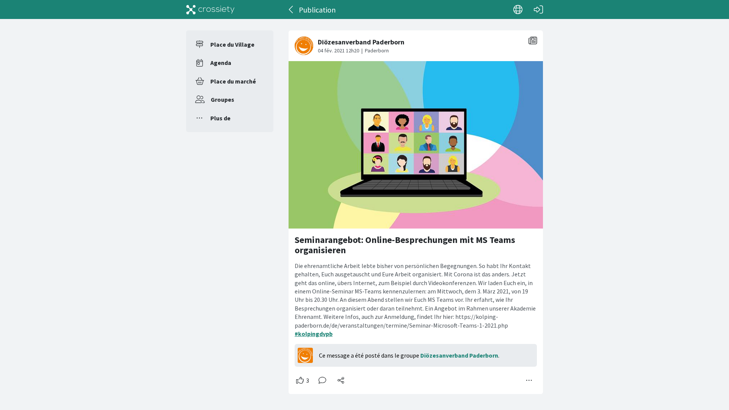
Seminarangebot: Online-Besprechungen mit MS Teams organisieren (405, 245)
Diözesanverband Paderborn (459, 355)
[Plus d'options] (529, 380)
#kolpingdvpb (314, 333)
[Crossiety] (210, 9)
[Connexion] (538, 9)
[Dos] (291, 9)
